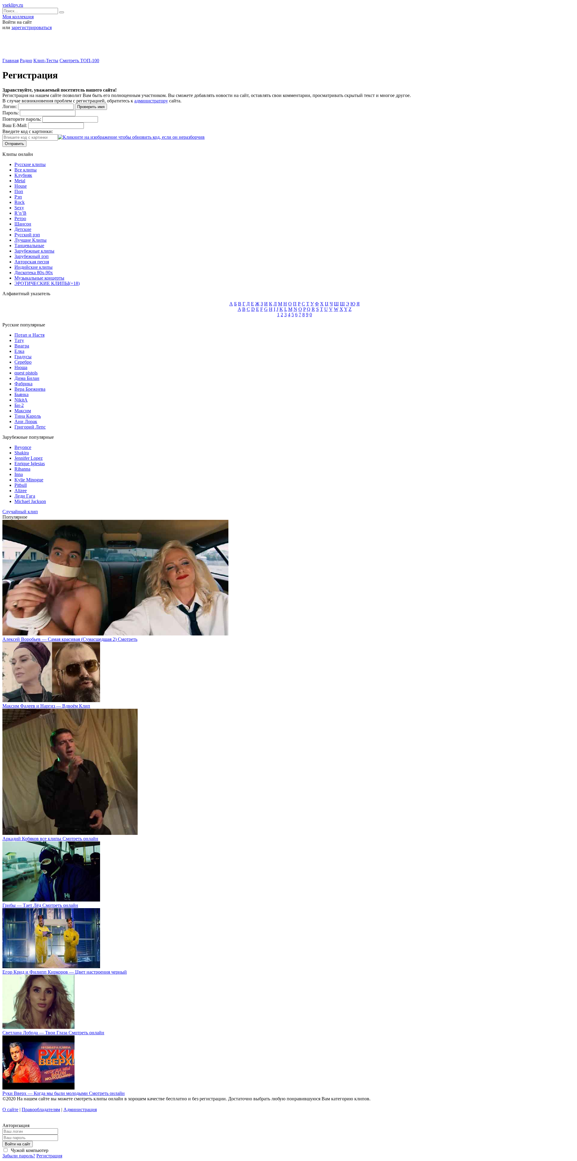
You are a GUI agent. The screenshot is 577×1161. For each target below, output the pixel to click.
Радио (26, 60)
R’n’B (20, 213)
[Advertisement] (288, 46)
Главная (10, 60)
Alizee (20, 490)
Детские (22, 229)
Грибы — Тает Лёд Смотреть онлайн (40, 905)
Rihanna (22, 468)
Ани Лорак (25, 421)
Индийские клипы (33, 267)
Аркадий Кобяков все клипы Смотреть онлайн (50, 838)
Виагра (21, 345)
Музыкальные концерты (39, 277)
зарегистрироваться (31, 27)
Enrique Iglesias (29, 463)
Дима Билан (26, 378)
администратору (151, 100)
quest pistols (26, 372)
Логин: (9, 106)
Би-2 (19, 405)
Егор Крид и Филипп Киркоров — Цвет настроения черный (64, 972)
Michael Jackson (30, 501)
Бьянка (21, 394)
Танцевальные (29, 245)
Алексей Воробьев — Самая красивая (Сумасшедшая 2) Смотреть (69, 639)
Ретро (20, 218)
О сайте (10, 1109)
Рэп (18, 196)
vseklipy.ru (12, 5)
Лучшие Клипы (30, 240)
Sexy (19, 207)
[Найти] (61, 12)
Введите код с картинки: (27, 131)
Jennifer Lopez (28, 458)
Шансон (22, 223)
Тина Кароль (27, 416)
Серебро (23, 362)
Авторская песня (31, 261)
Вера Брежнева (29, 389)
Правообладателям (41, 1109)
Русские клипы (30, 164)
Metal (19, 180)
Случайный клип (20, 511)
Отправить (14, 143)
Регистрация (49, 1155)
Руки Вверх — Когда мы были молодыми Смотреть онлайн (63, 1093)
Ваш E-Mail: (14, 125)
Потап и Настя (29, 335)
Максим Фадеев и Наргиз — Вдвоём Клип (46, 705)
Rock (19, 202)
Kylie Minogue (28, 479)
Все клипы (25, 169)
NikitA (21, 399)
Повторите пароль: (21, 119)
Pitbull (20, 485)
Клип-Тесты (45, 60)
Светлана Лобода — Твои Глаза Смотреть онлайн (53, 1032)
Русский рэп (27, 234)
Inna (18, 474)
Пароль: (10, 112)
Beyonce (22, 447)
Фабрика (23, 383)
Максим (22, 410)
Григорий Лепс (30, 426)
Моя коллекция (18, 16)
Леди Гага (24, 496)
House (20, 186)
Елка (19, 351)
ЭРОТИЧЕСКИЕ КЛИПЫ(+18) (47, 283)
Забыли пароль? (18, 1155)
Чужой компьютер (29, 1150)
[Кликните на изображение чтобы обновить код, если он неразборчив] (131, 137)
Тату (19, 340)
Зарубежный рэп (31, 256)
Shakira (21, 452)
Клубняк (23, 175)
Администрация (80, 1109)
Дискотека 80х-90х (33, 272)
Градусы (23, 356)
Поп (18, 191)
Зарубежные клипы (34, 250)
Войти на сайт (17, 1144)
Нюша (20, 367)
